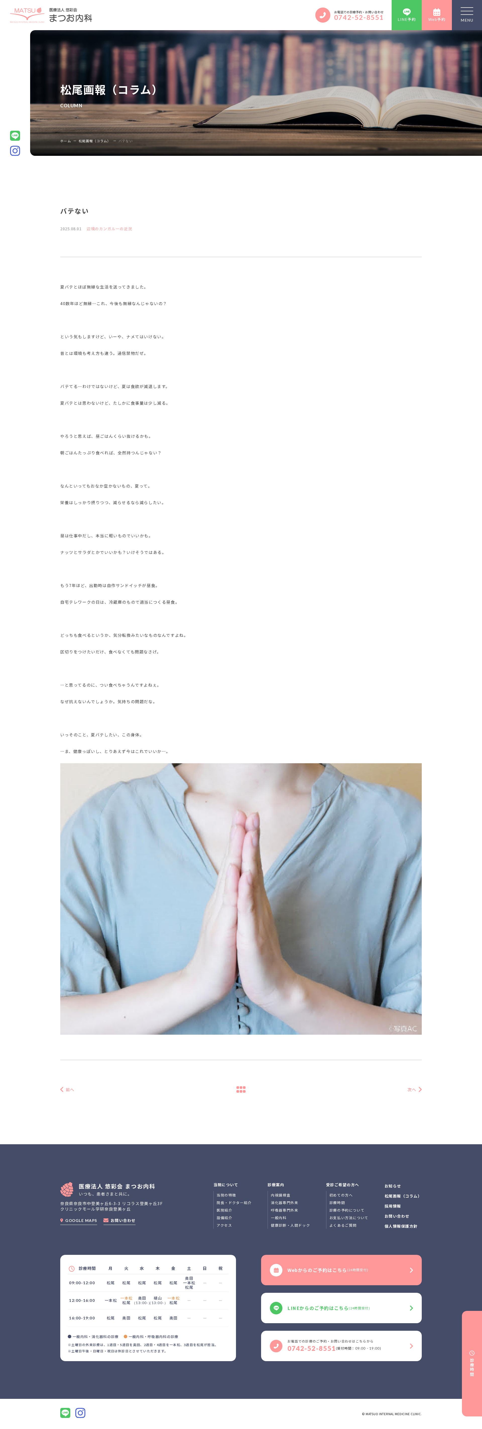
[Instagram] (80, 1413)
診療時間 (337, 1202)
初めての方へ (341, 1195)
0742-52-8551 (359, 17)
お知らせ (393, 1185)
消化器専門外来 (284, 1202)
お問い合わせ (123, 1220)
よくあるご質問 (343, 1225)
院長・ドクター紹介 (234, 1202)
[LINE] (65, 1413)
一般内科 (278, 1217)
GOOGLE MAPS (81, 1220)
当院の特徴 (226, 1195)
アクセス (224, 1225)
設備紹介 (224, 1217)
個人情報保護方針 (401, 1226)
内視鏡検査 (280, 1195)
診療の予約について (347, 1210)
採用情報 (393, 1206)
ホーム (65, 140)
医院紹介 (224, 1210)
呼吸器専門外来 (284, 1210)
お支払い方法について (349, 1217)
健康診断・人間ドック (290, 1225)
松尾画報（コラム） (95, 140)
